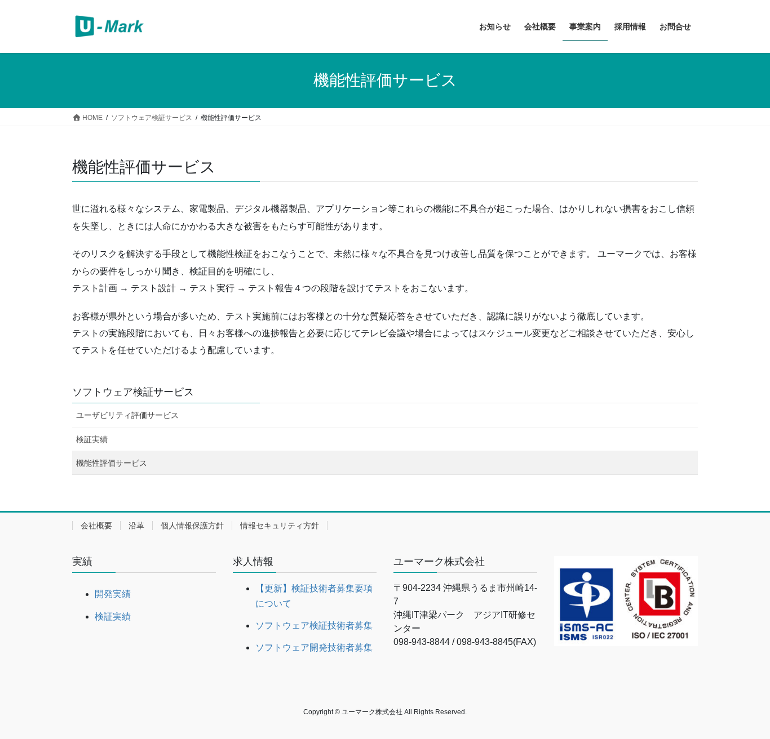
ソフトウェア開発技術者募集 (314, 647)
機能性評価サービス (111, 463)
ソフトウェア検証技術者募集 (314, 625)
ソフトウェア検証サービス (133, 392)
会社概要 (96, 525)
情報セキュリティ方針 (279, 525)
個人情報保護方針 (192, 525)
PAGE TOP (741, 707)
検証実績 (92, 439)
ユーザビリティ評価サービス (127, 415)
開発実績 (113, 594)
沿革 (136, 525)
